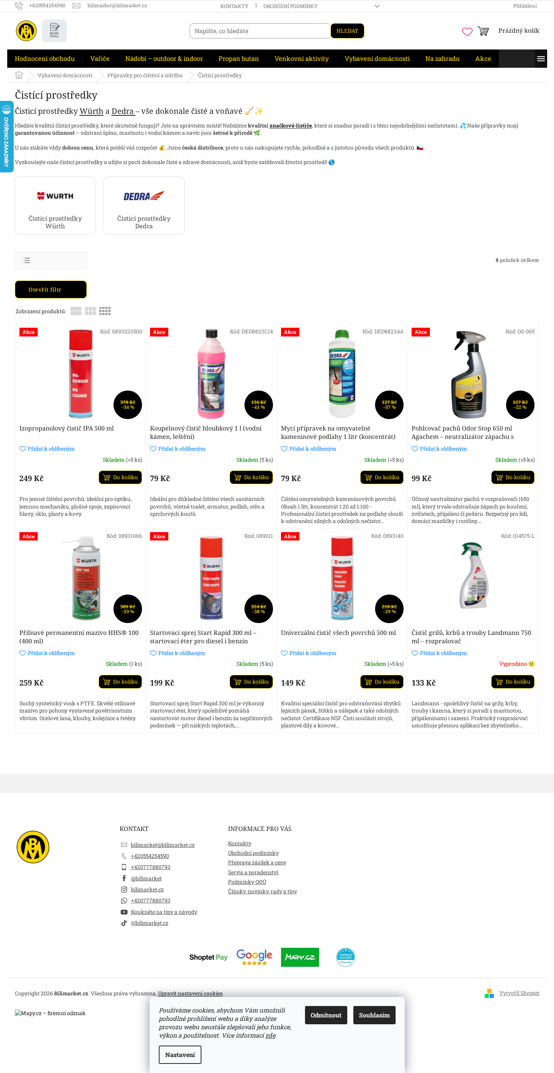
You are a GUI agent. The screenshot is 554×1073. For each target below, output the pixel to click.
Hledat (347, 30)
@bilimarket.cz (149, 922)
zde (270, 1035)
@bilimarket (146, 878)
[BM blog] (54, 30)
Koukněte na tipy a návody (164, 911)
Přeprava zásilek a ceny (257, 862)
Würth (92, 111)
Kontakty (234, 6)
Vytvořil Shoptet (519, 992)
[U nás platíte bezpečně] (209, 956)
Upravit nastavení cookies (190, 993)
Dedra (124, 111)
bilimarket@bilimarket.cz (163, 844)
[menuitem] (44, 58)
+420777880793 (151, 867)
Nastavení (180, 1055)
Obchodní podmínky (290, 6)
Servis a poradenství (253, 872)
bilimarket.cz (147, 889)
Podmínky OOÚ (247, 881)
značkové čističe (291, 125)
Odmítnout (326, 1015)
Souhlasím (374, 1015)
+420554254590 (150, 855)
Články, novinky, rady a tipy (262, 891)
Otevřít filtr (46, 289)
